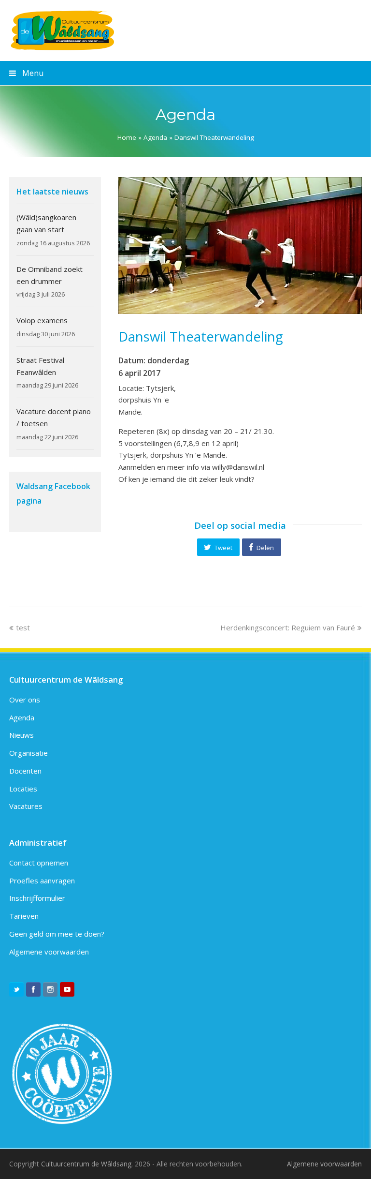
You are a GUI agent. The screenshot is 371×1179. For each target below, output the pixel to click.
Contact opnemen (38, 862)
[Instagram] (50, 989)
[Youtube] (67, 989)
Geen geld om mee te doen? (56, 934)
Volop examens (42, 320)
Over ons (24, 699)
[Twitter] (16, 989)
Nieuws (21, 735)
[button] (218, 547)
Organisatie (28, 753)
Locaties (23, 788)
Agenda (155, 137)
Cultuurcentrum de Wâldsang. (87, 1163)
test (22, 627)
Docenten (25, 771)
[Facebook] (33, 989)
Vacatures (26, 806)
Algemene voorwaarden (49, 951)
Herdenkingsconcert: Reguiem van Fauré (287, 627)
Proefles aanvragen (42, 880)
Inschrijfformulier (37, 898)
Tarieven (24, 916)
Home (126, 137)
